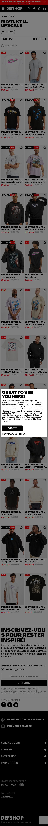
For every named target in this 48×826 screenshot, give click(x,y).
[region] (24, 413)
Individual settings (14, 433)
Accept (12, 428)
